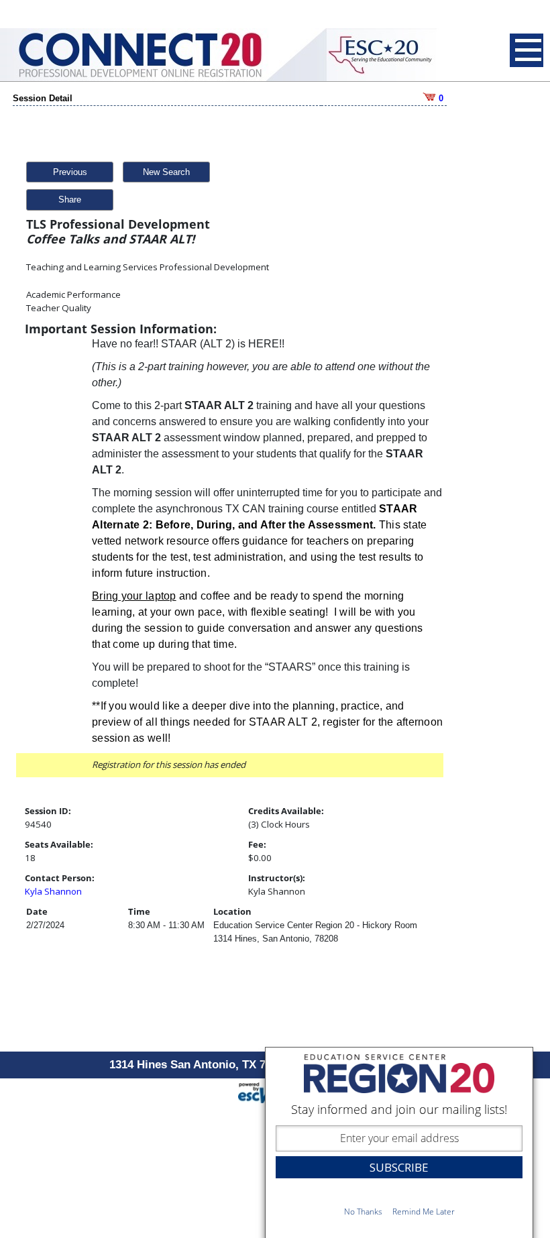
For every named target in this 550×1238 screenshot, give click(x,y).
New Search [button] (166, 172)
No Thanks (363, 1211)
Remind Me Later (423, 1211)
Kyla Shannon (53, 891)
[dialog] (399, 1142)
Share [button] (69, 199)
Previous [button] (70, 172)
